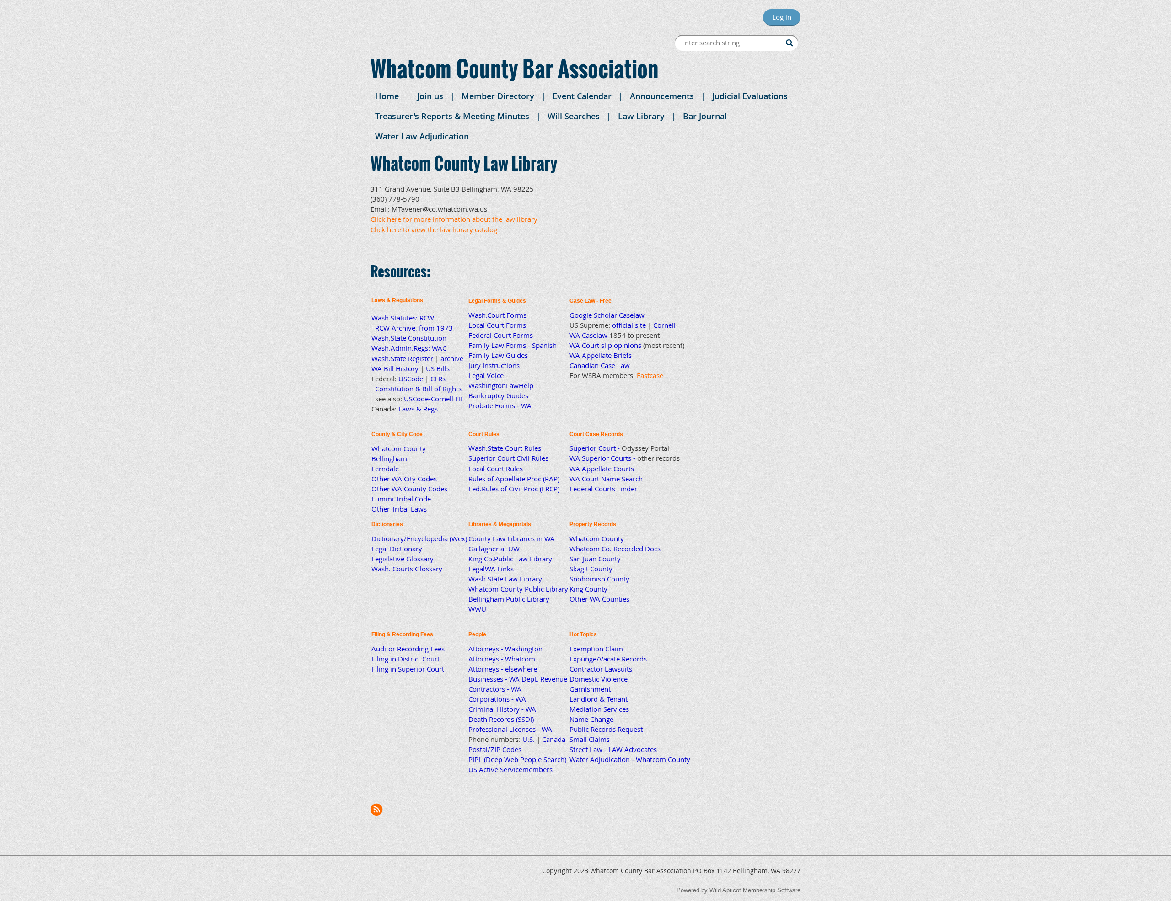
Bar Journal (705, 116)
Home (387, 96)
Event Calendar (582, 96)
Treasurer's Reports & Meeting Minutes (452, 116)
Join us (430, 96)
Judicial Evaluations (750, 96)
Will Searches (574, 116)
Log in (781, 16)
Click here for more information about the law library (454, 219)
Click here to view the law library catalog (434, 229)
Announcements (662, 96)
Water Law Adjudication (422, 136)
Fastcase (650, 375)
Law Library (641, 116)
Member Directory (498, 96)
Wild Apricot (725, 890)
